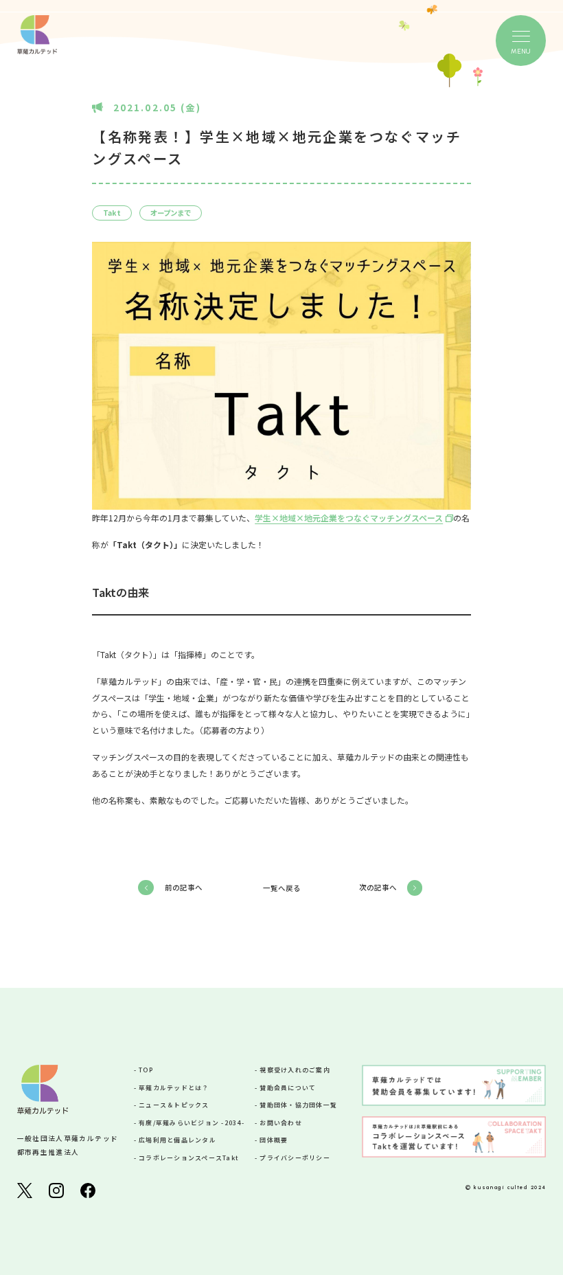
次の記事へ (378, 887)
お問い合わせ (281, 1122)
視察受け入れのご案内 (295, 1069)
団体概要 (274, 1140)
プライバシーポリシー (295, 1157)
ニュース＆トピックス (174, 1105)
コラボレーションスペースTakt (189, 1157)
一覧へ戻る (282, 888)
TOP (146, 1069)
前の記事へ (184, 887)
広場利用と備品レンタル (177, 1140)
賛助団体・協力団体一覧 (298, 1105)
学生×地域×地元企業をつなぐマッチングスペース (349, 517)
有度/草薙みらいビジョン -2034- (191, 1122)
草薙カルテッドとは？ (174, 1087)
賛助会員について (288, 1087)
